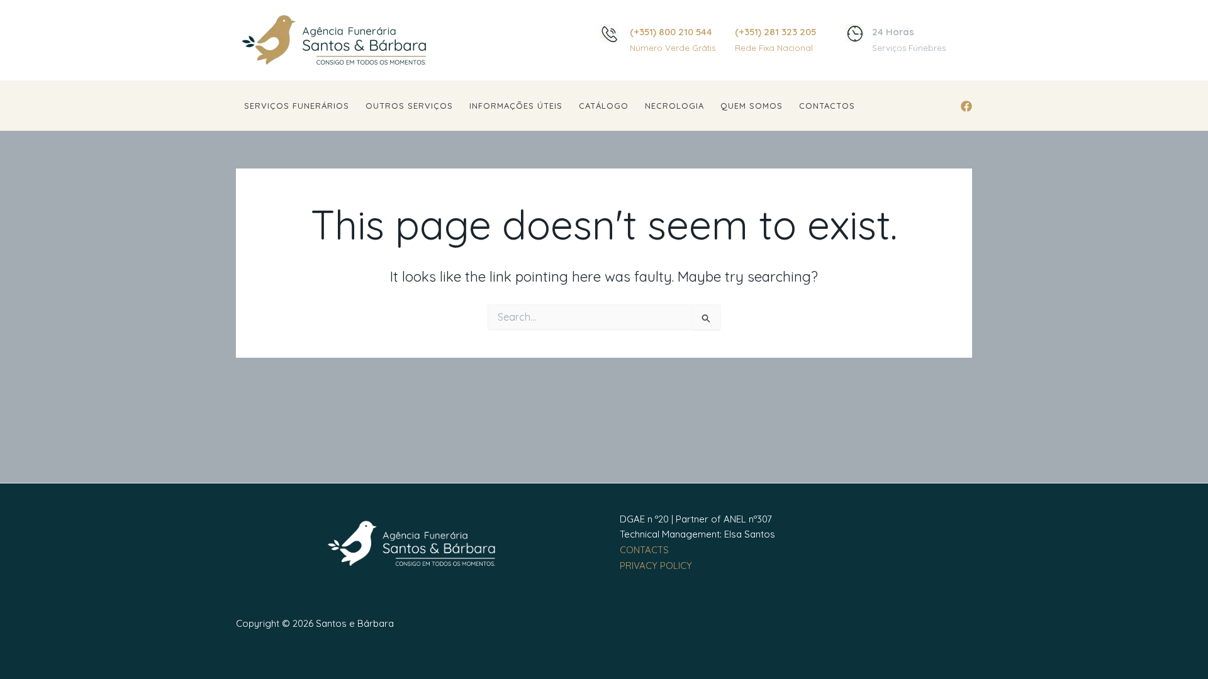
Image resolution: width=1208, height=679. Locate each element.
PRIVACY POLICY (656, 565)
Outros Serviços (409, 106)
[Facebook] (966, 106)
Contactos (827, 106)
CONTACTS (644, 550)
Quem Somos (751, 106)
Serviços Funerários (296, 106)
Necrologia (674, 106)
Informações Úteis (515, 106)
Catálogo (604, 106)
